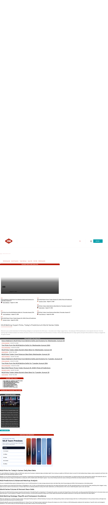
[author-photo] (2, 302)
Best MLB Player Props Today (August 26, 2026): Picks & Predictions (18, 318)
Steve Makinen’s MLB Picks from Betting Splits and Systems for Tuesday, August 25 (32, 359)
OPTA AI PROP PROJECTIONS (10, 384)
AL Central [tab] (5, 451)
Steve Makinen (6, 302)
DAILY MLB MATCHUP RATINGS (10, 385)
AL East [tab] (5, 447)
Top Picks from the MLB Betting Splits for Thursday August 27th (17, 312)
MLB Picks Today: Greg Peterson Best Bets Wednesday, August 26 (26, 354)
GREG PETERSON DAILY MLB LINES (11, 382)
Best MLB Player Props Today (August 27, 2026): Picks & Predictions (54, 299)
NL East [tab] (5, 457)
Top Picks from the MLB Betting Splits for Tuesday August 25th (25, 363)
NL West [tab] (5, 463)
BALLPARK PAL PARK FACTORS (10, 381)
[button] (80, 241)
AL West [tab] (5, 454)
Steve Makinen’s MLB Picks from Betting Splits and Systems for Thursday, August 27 (17, 300)
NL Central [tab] (5, 460)
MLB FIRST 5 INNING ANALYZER (10, 386)
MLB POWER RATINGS (8, 386)
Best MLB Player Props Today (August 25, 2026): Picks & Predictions (26, 368)
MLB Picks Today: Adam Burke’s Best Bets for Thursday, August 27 (54, 306)
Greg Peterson (42, 314)
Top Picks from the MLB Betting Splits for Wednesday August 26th (26, 345)
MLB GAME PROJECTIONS (9, 383)
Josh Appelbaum (6, 314)
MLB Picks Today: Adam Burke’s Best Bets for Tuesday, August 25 (25, 372)
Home (1, 253)
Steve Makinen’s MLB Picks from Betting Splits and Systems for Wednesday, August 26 (33, 341)
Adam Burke (41, 308)
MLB (38, 304)
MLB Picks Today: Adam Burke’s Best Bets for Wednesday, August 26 (27, 350)
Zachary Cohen (42, 301)
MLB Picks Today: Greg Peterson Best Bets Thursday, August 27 (53, 312)
